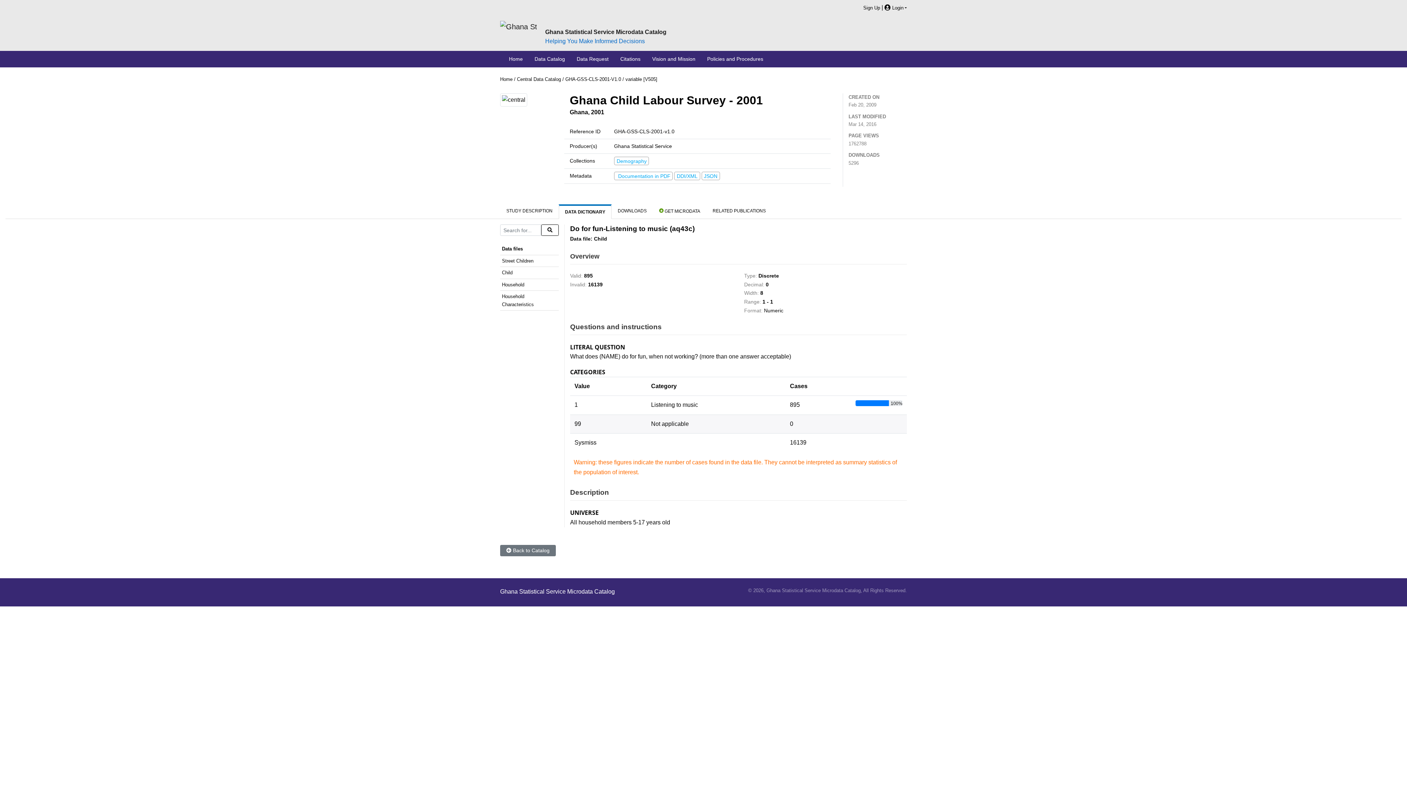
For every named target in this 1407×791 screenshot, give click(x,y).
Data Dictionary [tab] (585, 212)
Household (513, 284)
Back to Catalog (531, 550)
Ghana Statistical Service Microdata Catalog (605, 32)
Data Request (593, 59)
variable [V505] (641, 79)
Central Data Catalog (539, 79)
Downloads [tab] (632, 210)
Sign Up (871, 8)
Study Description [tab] (529, 210)
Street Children (517, 261)
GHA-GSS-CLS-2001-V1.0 (593, 79)
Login (897, 8)
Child (507, 272)
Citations (630, 59)
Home (516, 59)
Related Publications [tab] (739, 210)
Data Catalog (550, 59)
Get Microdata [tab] (682, 211)
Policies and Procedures (735, 59)
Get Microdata (639, 113)
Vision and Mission (673, 59)
